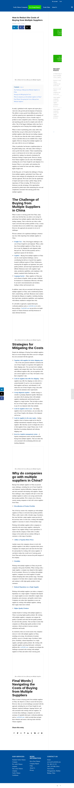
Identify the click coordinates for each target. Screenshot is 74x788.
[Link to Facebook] (60, 785)
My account (55, 1)
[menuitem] (20, 7)
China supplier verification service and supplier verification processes (56, 102)
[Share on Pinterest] (24, 733)
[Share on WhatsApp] (21, 733)
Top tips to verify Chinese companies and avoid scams (57, 83)
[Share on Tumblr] (31, 733)
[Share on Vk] (35, 733)
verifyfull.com (32, 306)
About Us (32, 768)
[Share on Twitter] (17, 733)
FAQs (31, 766)
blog (24, 23)
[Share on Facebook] (14, 733)
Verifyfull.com (25, 308)
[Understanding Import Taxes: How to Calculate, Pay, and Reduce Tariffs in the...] (72, 394)
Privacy (32, 770)
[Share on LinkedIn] (28, 733)
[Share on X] (2, 394)
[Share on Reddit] (38, 733)
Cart (61, 1)
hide (22, 87)
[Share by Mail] (41, 733)
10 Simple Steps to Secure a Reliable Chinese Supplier (57, 75)
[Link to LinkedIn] (57, 785)
